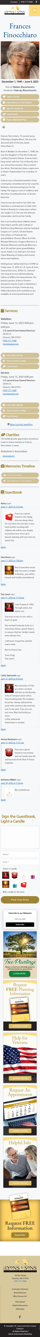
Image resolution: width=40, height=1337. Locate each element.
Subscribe (20, 924)
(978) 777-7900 (9, 340)
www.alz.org (9, 455)
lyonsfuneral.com (11, 344)
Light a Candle (13, 96)
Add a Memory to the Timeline (19, 102)
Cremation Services (20, 1289)
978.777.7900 (20, 1281)
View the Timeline (14, 475)
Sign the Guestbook (14, 108)
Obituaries (20, 1309)
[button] (34, 10)
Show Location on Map (16, 361)
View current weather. (21, 424)
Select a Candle (10, 868)
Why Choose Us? (20, 1296)
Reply (3, 547)
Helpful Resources (20, 1305)
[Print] (3, 127)
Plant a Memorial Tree (16, 120)
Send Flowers (12, 114)
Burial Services (20, 1293)
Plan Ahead (20, 1302)
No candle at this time (14, 891)
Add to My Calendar (14, 355)
